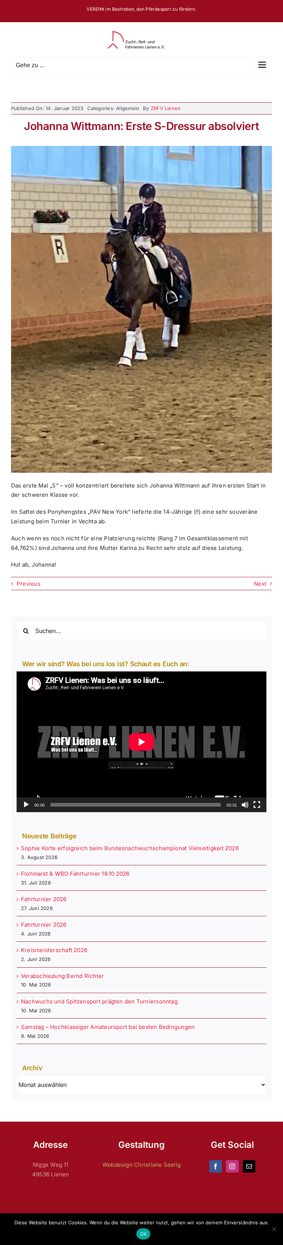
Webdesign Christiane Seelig (141, 1164)
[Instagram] (232, 1166)
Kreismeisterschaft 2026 (54, 950)
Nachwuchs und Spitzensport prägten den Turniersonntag (99, 1001)
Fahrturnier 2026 (44, 899)
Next (260, 583)
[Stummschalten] (245, 804)
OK (143, 1234)
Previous (29, 583)
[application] (141, 741)
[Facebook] (215, 1166)
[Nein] (273, 1229)
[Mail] (249, 1166)
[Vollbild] (257, 804)
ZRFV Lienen (166, 108)
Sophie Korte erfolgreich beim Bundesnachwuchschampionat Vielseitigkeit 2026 (130, 848)
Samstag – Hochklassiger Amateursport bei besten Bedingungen (108, 1026)
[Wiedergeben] (26, 804)
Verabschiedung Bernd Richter (62, 975)
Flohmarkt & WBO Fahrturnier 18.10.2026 (75, 873)
